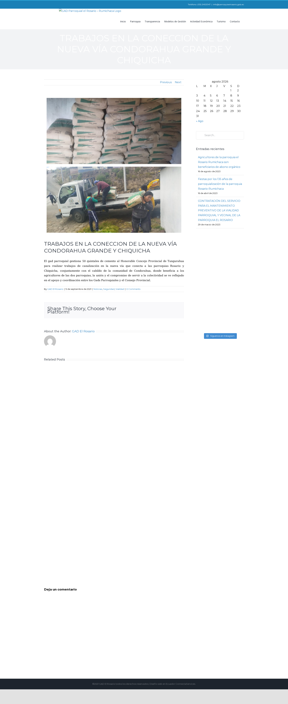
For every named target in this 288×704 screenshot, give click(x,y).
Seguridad (108, 289)
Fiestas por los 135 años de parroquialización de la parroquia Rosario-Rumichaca (220, 184)
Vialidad (120, 289)
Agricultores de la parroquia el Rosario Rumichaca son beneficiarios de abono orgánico (219, 162)
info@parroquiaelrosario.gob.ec (228, 4)
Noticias (98, 289)
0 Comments (133, 289)
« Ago (199, 121)
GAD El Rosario (55, 289)
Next (178, 82)
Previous (166, 82)
